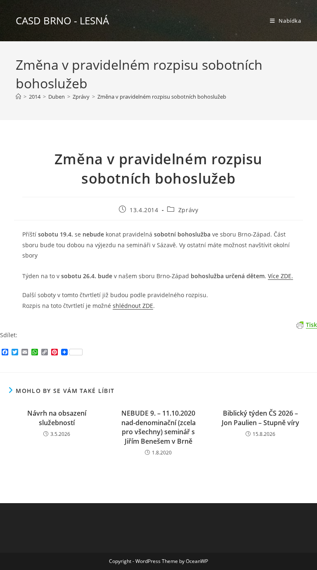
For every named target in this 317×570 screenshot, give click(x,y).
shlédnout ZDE (133, 306)
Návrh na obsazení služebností (56, 418)
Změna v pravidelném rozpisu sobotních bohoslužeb (161, 96)
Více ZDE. (280, 276)
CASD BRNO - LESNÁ (62, 20)
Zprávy (188, 210)
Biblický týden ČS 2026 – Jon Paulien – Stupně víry (260, 418)
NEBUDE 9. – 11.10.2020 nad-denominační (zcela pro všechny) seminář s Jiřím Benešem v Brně (158, 427)
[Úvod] (18, 96)
